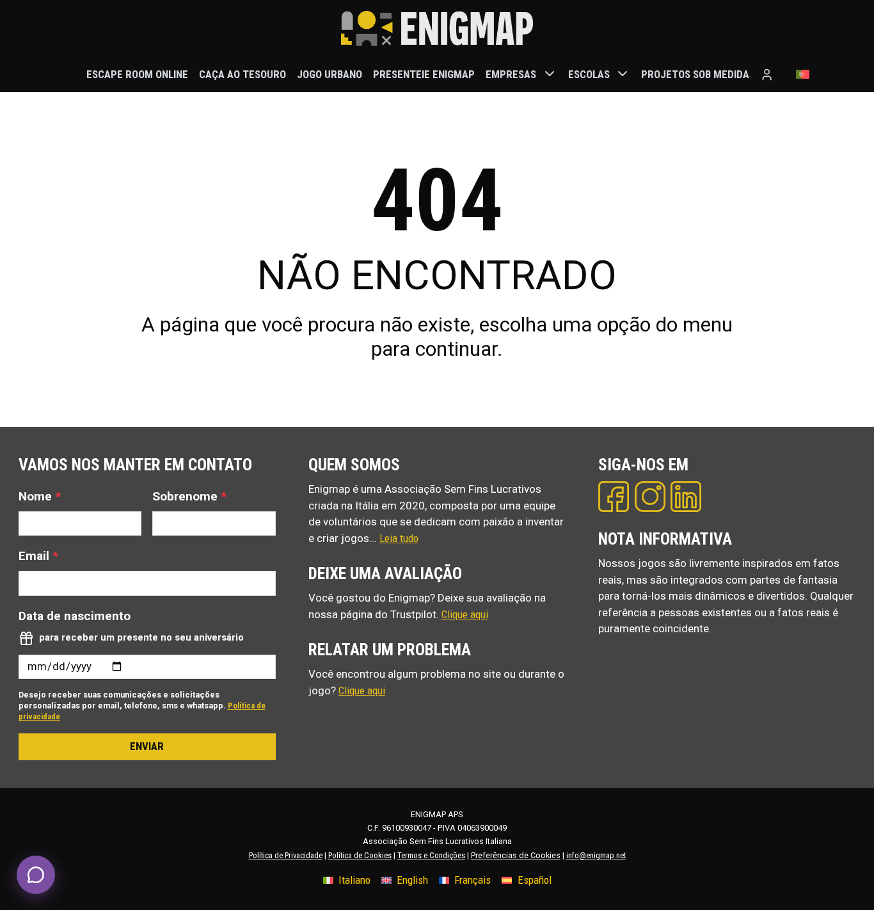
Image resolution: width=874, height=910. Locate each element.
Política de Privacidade (285, 855)
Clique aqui (464, 614)
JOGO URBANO (329, 73)
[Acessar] (767, 74)
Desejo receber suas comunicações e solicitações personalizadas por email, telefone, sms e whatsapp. (142, 705)
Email (38, 555)
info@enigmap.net (596, 855)
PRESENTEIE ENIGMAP (424, 73)
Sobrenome (189, 496)
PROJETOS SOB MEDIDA (695, 73)
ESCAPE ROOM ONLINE (137, 73)
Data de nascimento (75, 616)
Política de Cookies (360, 855)
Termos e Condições (431, 855)
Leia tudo (398, 538)
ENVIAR (147, 746)
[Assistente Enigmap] (36, 875)
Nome (40, 496)
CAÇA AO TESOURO (242, 73)
